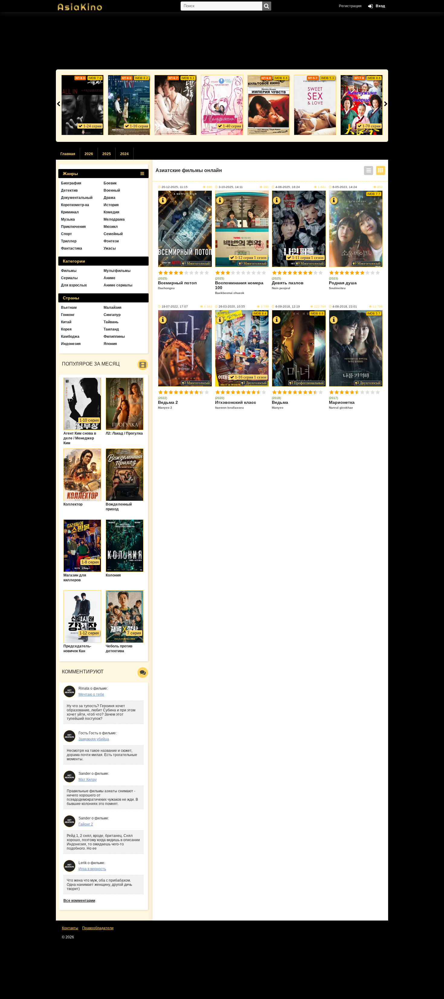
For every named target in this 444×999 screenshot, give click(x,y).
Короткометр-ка (75, 205)
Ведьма (280, 404)
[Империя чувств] (268, 105)
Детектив (69, 190)
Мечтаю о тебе (91, 694)
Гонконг (68, 315)
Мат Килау (88, 779)
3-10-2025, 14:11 (231, 187)
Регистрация (350, 6)
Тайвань (111, 322)
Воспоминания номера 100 (239, 287)
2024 (124, 154)
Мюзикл (111, 227)
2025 (106, 154)
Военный (112, 190)
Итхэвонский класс (235, 404)
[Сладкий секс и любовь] (315, 105)
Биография (71, 183)
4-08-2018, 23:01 (345, 306)
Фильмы (68, 271)
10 (206, 272)
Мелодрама (114, 219)
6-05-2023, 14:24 (345, 187)
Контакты (70, 928)
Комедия (111, 212)
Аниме (109, 278)
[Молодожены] (222, 105)
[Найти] (266, 6)
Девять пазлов (288, 285)
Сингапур (112, 315)
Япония (110, 344)
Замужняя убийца (94, 739)
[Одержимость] (175, 105)
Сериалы (69, 278)
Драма (109, 198)
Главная (67, 154)
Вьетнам (69, 307)
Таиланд (111, 329)
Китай (66, 322)
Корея (66, 329)
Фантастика (71, 248)
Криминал (70, 212)
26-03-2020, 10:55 (232, 306)
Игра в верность (92, 869)
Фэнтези (111, 241)
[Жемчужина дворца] (361, 105)
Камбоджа (70, 336)
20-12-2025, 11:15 (175, 187)
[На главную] (86, 4)
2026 (89, 154)
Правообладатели (98, 928)
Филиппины (114, 336)
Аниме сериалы (118, 285)
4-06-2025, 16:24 (287, 187)
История (111, 205)
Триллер (68, 241)
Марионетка (342, 404)
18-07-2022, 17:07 (175, 306)
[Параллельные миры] (129, 105)
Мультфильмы (117, 271)
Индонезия (71, 344)
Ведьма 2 (168, 404)
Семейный (113, 234)
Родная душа (343, 285)
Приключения (73, 227)
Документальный (76, 198)
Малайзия (112, 307)
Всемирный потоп (177, 285)
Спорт (66, 234)
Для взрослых (74, 285)
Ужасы (110, 248)
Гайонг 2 (86, 824)
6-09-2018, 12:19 (287, 306)
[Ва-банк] (82, 105)
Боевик (110, 183)
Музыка (68, 219)
